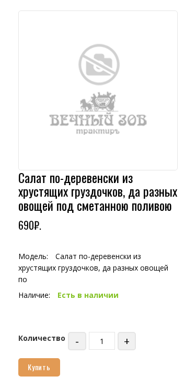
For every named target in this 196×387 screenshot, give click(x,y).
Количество (41, 338)
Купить (39, 366)
